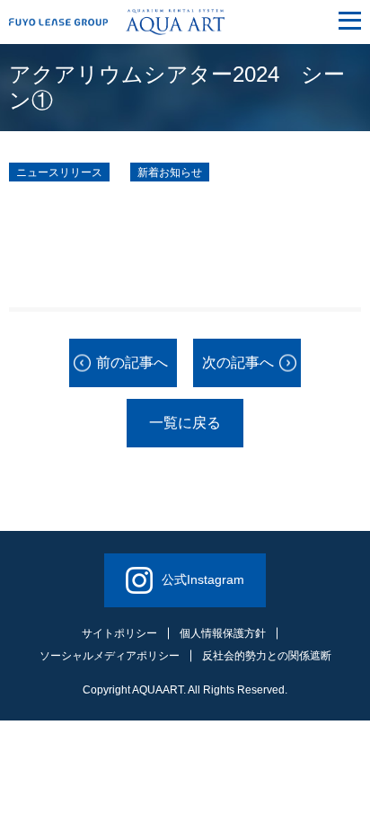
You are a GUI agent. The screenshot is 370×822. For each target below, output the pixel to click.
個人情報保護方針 (223, 633)
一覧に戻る (185, 422)
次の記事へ (238, 362)
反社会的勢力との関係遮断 (266, 656)
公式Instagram (203, 579)
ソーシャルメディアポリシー (110, 656)
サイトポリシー (119, 633)
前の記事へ (132, 362)
